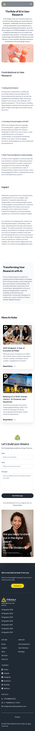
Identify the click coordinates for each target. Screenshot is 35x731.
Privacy (17, 717)
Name (3, 453)
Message (4, 472)
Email (3, 462)
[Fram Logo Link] (4, 4)
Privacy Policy (17, 505)
